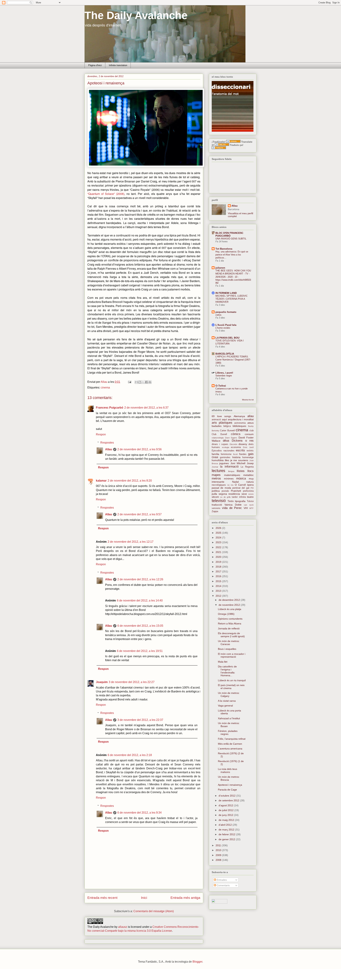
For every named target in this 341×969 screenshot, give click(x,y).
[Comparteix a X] (143, 382)
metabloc (248, 475)
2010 (219, 850)
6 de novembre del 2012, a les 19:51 (140, 650)
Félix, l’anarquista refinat (231, 738)
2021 (219, 552)
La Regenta (247, 467)
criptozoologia (218, 438)
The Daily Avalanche (136, 15)
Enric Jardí (248, 447)
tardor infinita (239, 497)
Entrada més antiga (185, 898)
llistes (241, 471)
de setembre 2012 (229, 800)
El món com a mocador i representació (231, 655)
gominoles (225, 457)
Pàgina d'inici (95, 65)
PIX (252, 488)
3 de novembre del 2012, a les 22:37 (140, 719)
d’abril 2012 (225, 824)
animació (216, 419)
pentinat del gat (240, 488)
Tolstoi (250, 501)
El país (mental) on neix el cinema (231, 687)
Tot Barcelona (223, 248)
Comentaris (223, 885)
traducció (217, 504)
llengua (231, 471)
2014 (219, 586)
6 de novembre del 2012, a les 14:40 (140, 600)
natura (250, 481)
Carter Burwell (227, 430)
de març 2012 (227, 829)
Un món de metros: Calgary (229, 694)
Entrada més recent (102, 898)
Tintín (231, 501)
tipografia (240, 501)
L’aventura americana (230, 748)
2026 (219, 528)
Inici (144, 898)
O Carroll (240, 484)
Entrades (221, 879)
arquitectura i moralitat (241, 419)
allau (250, 416)
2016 (219, 576)
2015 (219, 581)
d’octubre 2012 (227, 795)
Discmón (233, 444)
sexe (244, 493)
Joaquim (102, 682)
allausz (122, 926)
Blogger (197, 961)
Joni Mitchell (238, 463)
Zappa (215, 511)
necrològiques (219, 485)
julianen (220, 267)
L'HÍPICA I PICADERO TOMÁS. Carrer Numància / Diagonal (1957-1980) (233, 359)
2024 (219, 537)
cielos (218, 315)
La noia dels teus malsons (227, 770)
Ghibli (215, 457)
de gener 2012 (227, 839)
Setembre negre (223, 375)
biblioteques (239, 426)
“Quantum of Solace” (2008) (105, 194)
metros (216, 478)
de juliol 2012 (226, 810)
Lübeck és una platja (229, 609)
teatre (250, 496)
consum (249, 434)
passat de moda (221, 487)
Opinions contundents (230, 618)
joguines (224, 463)
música (241, 478)
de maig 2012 (227, 820)
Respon (101, 434)
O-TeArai (220, 385)
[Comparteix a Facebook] (146, 382)
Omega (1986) (226, 613)
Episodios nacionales (223, 450)
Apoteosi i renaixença (230, 784)
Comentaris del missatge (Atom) (153, 911)
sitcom (215, 496)
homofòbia (218, 460)
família (215, 454)
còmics (235, 434)
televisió (219, 500)
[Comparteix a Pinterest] (150, 382)
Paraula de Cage (227, 789)
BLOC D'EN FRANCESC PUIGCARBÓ (229, 234)
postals (225, 491)
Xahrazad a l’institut (229, 718)
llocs (250, 471)
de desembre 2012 (230, 599)
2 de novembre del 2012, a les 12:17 (130, 541)
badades (216, 426)
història (236, 457)
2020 (219, 556)
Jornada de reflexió (229, 628)
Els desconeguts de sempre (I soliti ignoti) (231, 635)
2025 (219, 532)
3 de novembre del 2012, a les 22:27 (132, 682)
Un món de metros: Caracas (229, 643)
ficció (235, 454)
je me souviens (239, 460)
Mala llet (222, 661)
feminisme (226, 454)
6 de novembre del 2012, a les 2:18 (130, 755)
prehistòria (248, 491)
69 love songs (221, 416)
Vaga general (225, 705)
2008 (219, 860)
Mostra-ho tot (248, 400)
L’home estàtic (222, 327)
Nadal (235, 481)
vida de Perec (232, 508)
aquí (224, 419)
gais (251, 454)
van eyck (249, 505)
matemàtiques (232, 475)
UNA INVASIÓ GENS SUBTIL (230, 238)
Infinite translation (118, 65)
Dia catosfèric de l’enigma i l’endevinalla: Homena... (227, 671)
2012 (219, 595)
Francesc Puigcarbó (109, 407)
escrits (240, 450)
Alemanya (239, 416)
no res (230, 485)
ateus (250, 422)
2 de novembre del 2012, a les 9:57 (139, 514)
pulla (214, 493)
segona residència (229, 493)
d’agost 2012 (226, 805)
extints (250, 450)
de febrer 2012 (227, 834)
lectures (218, 470)
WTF (251, 508)
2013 (219, 590)
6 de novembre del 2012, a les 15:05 (140, 625)
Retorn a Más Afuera (229, 623)
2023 (219, 542)
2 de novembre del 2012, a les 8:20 (130, 480)
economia (236, 447)
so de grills (225, 497)
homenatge (248, 457)
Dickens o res (243, 440)
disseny (243, 444)
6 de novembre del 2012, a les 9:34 (139, 812)
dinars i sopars (220, 444)
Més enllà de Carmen (230, 743)
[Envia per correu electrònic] (136, 382)
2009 (219, 855)
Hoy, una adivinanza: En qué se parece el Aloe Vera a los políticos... (231, 254)
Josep (250, 463)
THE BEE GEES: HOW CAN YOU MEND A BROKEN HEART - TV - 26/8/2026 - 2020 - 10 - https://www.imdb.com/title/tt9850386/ (233, 276)
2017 (219, 571)
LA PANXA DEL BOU (227, 337)
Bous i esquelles (227, 648)
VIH (246, 508)
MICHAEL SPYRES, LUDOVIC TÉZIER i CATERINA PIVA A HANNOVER (231, 299)
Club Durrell (219, 434)
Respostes (107, 442)
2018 (219, 566)
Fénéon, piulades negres (227, 732)
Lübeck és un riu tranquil (232, 680)
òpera (250, 484)
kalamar (101, 480)
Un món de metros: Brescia (229, 778)
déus (226, 440)
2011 (219, 845)
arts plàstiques (222, 422)
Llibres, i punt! (224, 372)
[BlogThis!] (140, 382)
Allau (108, 449)
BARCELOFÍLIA (224, 353)
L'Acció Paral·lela (225, 324)
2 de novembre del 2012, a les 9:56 (139, 449)
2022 (219, 547)
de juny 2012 (226, 815)
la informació (229, 466)
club (251, 430)
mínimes (229, 478)
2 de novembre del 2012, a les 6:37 (146, 407)
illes (227, 460)
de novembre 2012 (230, 604)
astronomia (240, 423)
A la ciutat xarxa (227, 700)
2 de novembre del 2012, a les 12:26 (140, 579)
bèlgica (227, 426)
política (216, 490)
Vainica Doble (233, 504)
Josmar (215, 467)
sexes (251, 494)
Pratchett (236, 490)
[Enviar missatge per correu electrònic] (129, 381)
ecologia (225, 447)
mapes (216, 475)
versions (216, 508)
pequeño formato (225, 312)
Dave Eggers (231, 438)
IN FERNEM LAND (226, 292)
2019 (219, 561)
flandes (243, 454)
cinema (105, 387)
